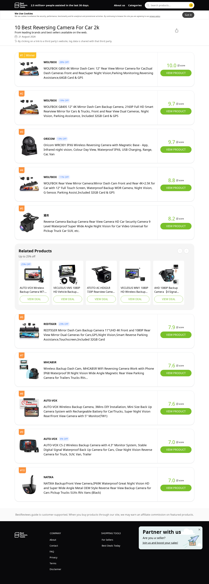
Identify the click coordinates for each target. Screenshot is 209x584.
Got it (188, 15)
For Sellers (107, 539)
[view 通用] (29, 222)
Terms (53, 563)
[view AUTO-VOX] (34, 275)
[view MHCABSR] (29, 369)
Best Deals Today (111, 545)
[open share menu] (177, 30)
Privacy (53, 557)
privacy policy (155, 16)
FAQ (52, 551)
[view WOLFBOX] (29, 69)
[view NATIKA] (29, 484)
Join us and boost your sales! (160, 543)
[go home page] (21, 5)
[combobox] (169, 5)
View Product (176, 73)
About (53, 539)
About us (119, 5)
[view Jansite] (169, 275)
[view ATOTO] (101, 275)
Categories (135, 5)
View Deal (34, 299)
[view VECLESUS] (68, 275)
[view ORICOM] (29, 146)
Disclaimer (55, 569)
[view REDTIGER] (29, 331)
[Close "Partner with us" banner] (199, 529)
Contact (54, 545)
